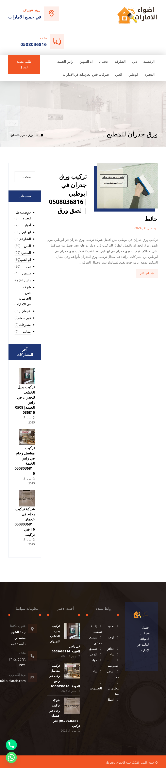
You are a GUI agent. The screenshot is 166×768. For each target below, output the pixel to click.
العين (27, 246)
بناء (112, 654)
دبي (28, 266)
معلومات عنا (113, 691)
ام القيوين (24, 259)
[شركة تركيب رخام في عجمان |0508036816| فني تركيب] (27, 498)
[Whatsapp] (11, 757)
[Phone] (11, 744)
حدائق (110, 649)
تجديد (110, 626)
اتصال (110, 700)
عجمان (26, 311)
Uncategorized (23, 215)
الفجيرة (26, 252)
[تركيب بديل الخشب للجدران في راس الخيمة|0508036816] (27, 376)
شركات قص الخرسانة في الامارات (23, 295)
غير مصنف (23, 318)
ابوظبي (26, 232)
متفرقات (25, 324)
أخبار (27, 225)
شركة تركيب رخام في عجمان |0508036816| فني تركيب (25, 521)
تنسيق (93, 649)
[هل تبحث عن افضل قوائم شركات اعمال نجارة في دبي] (137, 15)
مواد (94, 660)
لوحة (111, 637)
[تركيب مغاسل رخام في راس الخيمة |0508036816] (27, 437)
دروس (26, 273)
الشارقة (25, 239)
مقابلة (27, 331)
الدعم (93, 654)
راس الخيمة (23, 280)
